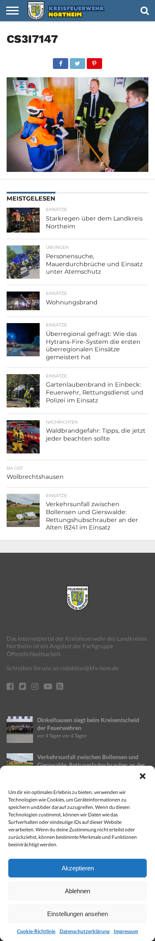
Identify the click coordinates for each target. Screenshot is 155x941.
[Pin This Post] (94, 61)
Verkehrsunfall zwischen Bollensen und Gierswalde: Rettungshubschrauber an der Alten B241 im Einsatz (91, 764)
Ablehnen (77, 890)
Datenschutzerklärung (85, 931)
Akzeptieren (78, 868)
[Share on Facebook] (61, 61)
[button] (142, 776)
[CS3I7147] (77, 169)
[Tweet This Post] (77, 61)
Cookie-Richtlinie (36, 931)
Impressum (126, 931)
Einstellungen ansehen (77, 913)
